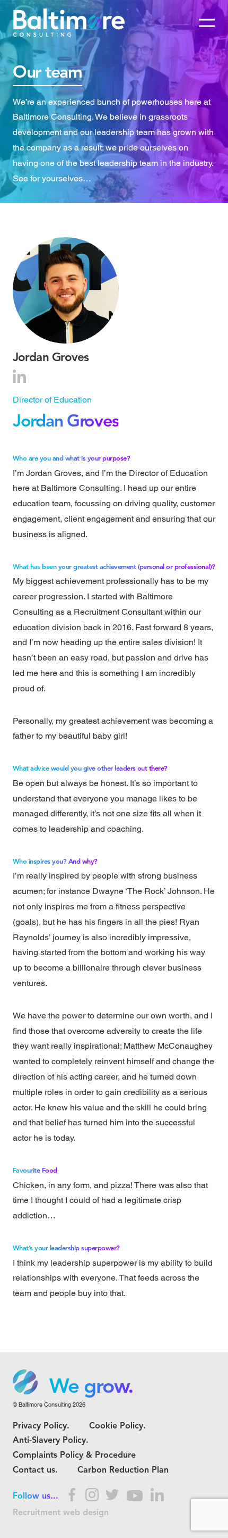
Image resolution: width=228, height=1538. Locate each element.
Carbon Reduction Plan (123, 1470)
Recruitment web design (61, 1513)
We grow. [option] (91, 1387)
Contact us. (35, 1470)
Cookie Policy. (117, 1426)
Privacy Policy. (41, 1426)
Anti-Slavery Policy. (51, 1440)
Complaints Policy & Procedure (74, 1455)
